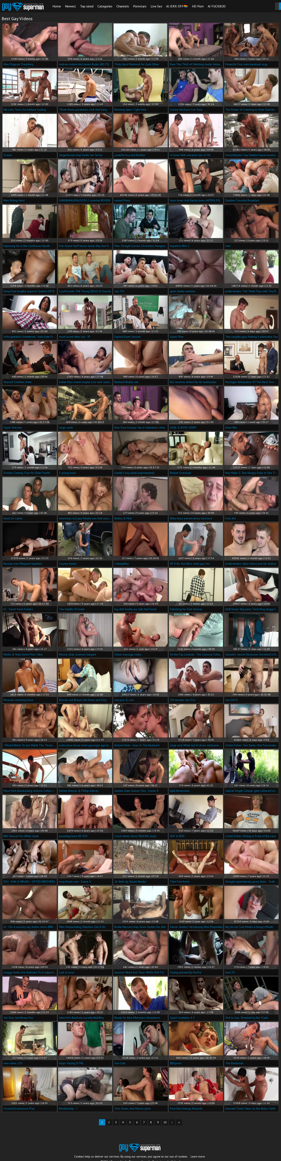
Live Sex (156, 6)
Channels (122, 6)
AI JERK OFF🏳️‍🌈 (177, 6)
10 (165, 1122)
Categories (105, 6)
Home (56, 6)
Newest (70, 6)
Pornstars (139, 6)
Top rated (86, 6)
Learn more (198, 1156)
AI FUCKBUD (217, 6)
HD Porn (198, 6)
